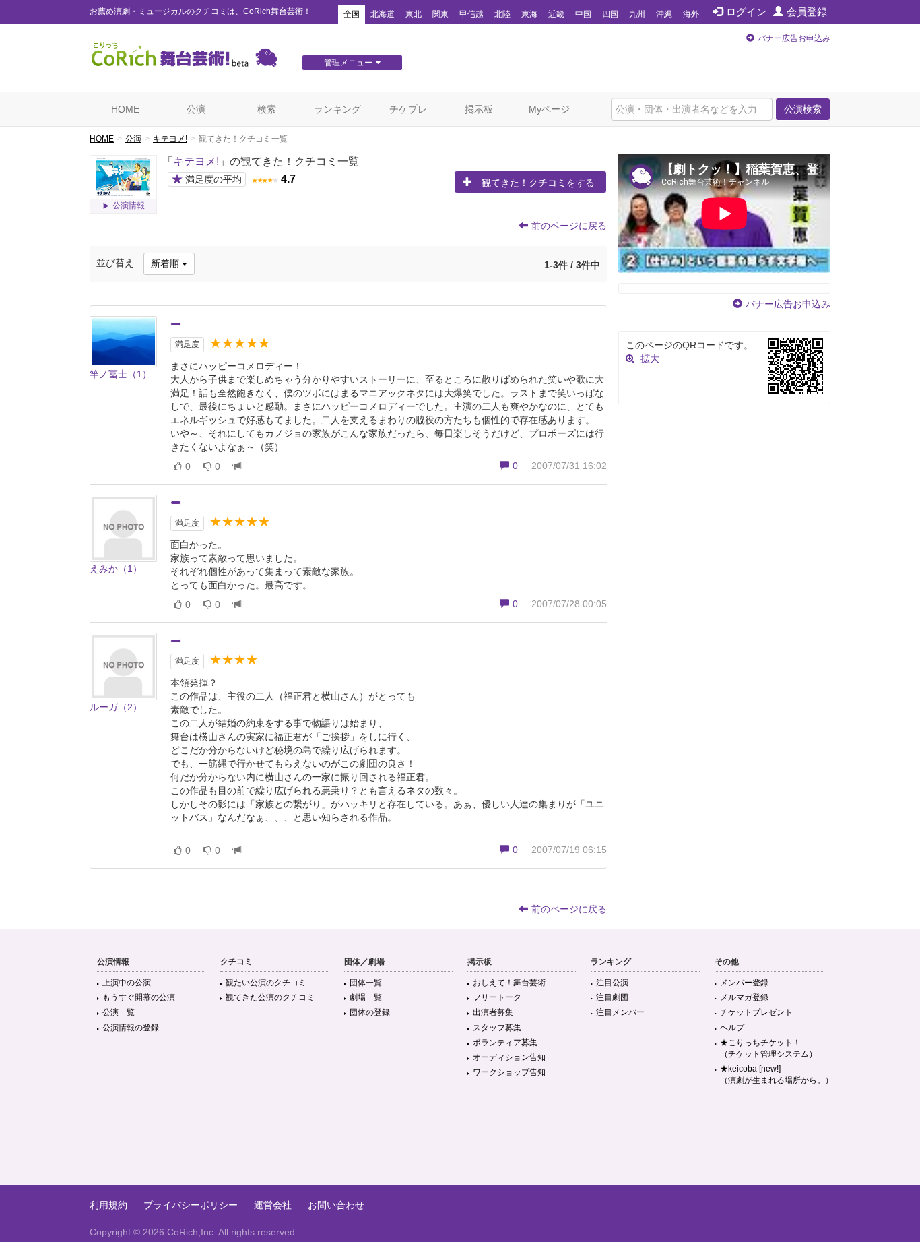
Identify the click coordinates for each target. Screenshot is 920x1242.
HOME (125, 109)
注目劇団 (612, 997)
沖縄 (664, 14)
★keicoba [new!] (776, 1074)
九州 (637, 14)
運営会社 (273, 1205)
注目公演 (612, 982)
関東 (440, 14)
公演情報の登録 (130, 1027)
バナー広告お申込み (794, 38)
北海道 (382, 14)
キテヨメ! (170, 139)
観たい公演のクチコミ (266, 982)
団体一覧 (366, 982)
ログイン (746, 12)
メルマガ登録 (744, 997)
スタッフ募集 (497, 1027)
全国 (351, 14)
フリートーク (497, 997)
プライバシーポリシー (190, 1205)
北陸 (502, 14)
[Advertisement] (460, 1141)
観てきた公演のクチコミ (270, 997)
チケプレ (408, 109)
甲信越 (471, 14)
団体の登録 (370, 1012)
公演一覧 (118, 1012)
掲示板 (479, 109)
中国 (583, 14)
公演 (196, 109)
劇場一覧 (366, 997)
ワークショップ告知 (509, 1072)
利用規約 (108, 1205)
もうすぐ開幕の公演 (138, 997)
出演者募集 (493, 1012)
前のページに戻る (569, 225)
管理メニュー (348, 62)
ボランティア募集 (505, 1042)
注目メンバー (620, 1012)
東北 (413, 14)
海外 (691, 14)
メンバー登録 (744, 982)
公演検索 (803, 109)
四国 (610, 14)
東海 (529, 14)
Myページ (549, 109)
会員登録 (807, 12)
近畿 (556, 14)
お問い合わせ (336, 1205)
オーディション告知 (509, 1057)
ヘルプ (732, 1027)
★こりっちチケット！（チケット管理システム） (768, 1048)
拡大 (649, 358)
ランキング (337, 109)
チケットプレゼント (756, 1012)
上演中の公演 (126, 982)
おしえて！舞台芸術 (509, 982)
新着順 (166, 263)
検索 (266, 109)
